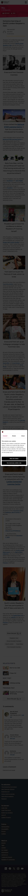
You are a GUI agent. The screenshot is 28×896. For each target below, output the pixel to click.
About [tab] (23, 436)
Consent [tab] (5, 436)
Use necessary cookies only (14, 463)
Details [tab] (14, 436)
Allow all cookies (14, 458)
